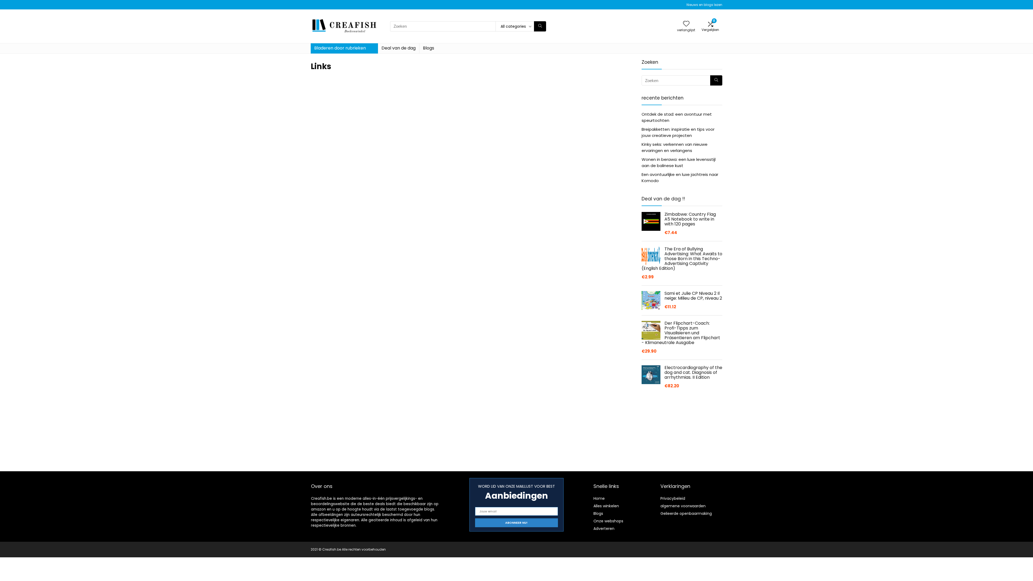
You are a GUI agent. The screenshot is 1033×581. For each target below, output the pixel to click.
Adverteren (603, 528)
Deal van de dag (398, 48)
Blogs (428, 48)
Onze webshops (608, 521)
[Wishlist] (686, 24)
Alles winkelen (606, 506)
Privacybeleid (672, 498)
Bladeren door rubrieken (340, 48)
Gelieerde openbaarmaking (686, 513)
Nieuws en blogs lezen (704, 4)
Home (599, 498)
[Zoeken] (540, 26)
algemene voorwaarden (683, 506)
